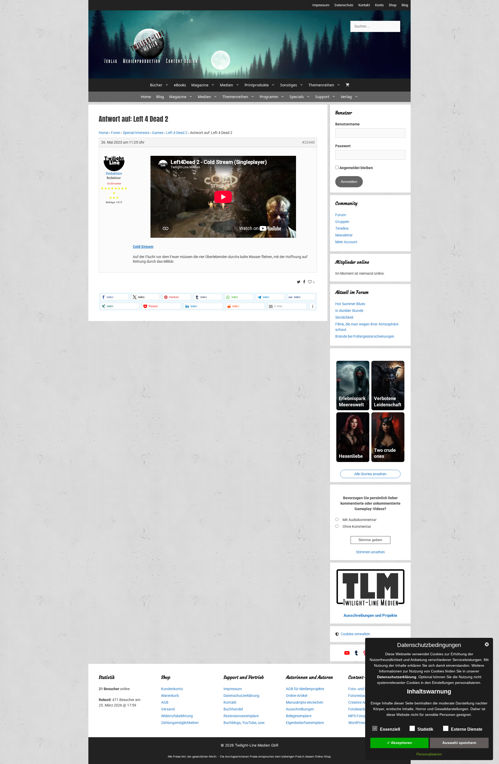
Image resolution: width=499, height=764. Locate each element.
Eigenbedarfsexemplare (305, 723)
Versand (168, 709)
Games (157, 133)
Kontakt (364, 5)
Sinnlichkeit (344, 317)
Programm (269, 96)
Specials (297, 96)
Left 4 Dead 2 (176, 133)
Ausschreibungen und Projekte (370, 615)
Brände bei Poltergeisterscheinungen (364, 336)
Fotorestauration (362, 696)
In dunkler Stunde (349, 311)
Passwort (343, 146)
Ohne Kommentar (357, 526)
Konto (379, 5)
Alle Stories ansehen (370, 474)
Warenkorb (170, 696)
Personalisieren (429, 754)
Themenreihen (321, 84)
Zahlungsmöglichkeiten (180, 723)
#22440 (308, 142)
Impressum (320, 5)
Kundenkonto (172, 689)
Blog (405, 5)
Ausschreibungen (300, 709)
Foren (115, 133)
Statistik (425, 729)
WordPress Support (364, 723)
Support (322, 96)
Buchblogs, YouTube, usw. (244, 723)
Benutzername (347, 124)
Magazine (199, 84)
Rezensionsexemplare (241, 716)
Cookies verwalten (355, 634)
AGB (164, 702)
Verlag (346, 96)
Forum (340, 215)
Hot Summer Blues (350, 304)
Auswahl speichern (459, 743)
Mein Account (346, 242)
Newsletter (344, 235)
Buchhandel (233, 709)
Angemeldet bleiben (356, 168)
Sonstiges (288, 84)
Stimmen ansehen (370, 552)
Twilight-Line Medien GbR (256, 745)
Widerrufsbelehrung (177, 716)
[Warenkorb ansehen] (347, 85)
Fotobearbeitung (361, 709)
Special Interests (136, 133)
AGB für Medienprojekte (305, 689)
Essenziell (390, 729)
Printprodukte (257, 84)
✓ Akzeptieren (399, 743)
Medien (226, 84)
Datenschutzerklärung (241, 696)
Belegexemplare (298, 716)
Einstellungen (443, 682)
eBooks (180, 84)
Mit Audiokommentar (360, 520)
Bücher (156, 84)
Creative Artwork (361, 702)
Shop (392, 5)
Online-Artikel (296, 696)
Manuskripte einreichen (304, 702)
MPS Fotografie (360, 716)
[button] (114, 297)
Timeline (342, 228)
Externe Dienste (466, 729)
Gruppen (342, 222)
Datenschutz (343, 5)
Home (146, 96)
